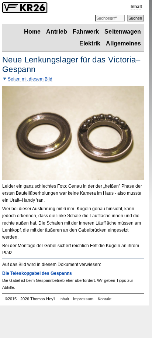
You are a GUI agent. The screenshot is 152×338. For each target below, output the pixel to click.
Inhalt (136, 6)
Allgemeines (123, 43)
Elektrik (90, 43)
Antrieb (56, 31)
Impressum (83, 299)
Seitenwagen (122, 31)
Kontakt (104, 299)
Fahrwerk (86, 31)
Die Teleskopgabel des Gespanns (37, 273)
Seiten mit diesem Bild (30, 79)
